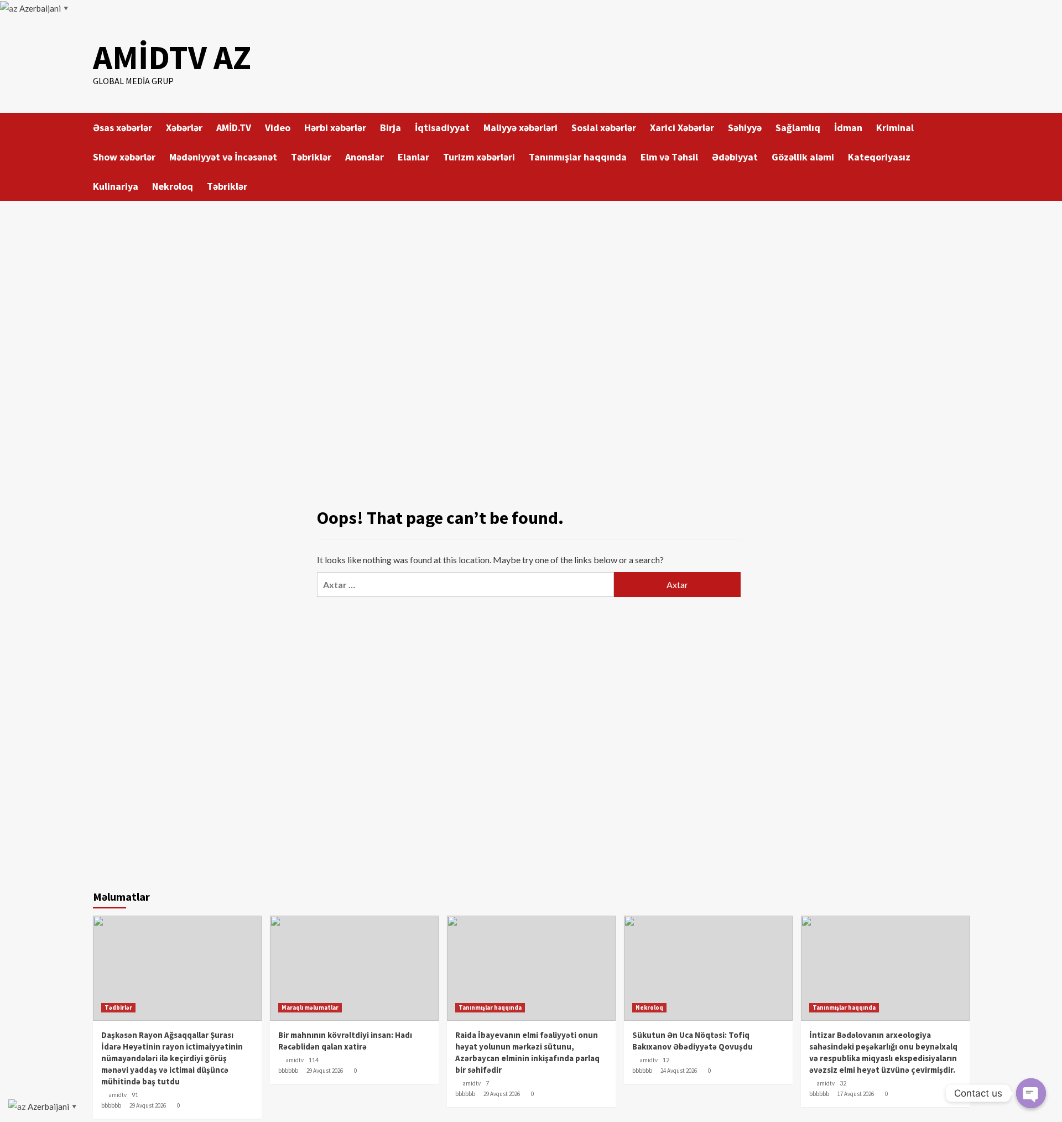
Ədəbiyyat (735, 156)
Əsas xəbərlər (122, 127)
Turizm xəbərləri (479, 156)
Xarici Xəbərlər (682, 127)
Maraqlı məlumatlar (310, 1007)
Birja (390, 127)
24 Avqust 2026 (678, 1070)
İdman (848, 127)
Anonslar (364, 156)
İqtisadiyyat (442, 127)
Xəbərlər (184, 127)
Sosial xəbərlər (603, 127)
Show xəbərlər (124, 156)
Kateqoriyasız (879, 156)
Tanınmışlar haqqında (578, 156)
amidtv (117, 1095)
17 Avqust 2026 (855, 1094)
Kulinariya (115, 186)
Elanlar (413, 156)
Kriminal (895, 127)
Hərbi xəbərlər (335, 127)
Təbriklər (311, 156)
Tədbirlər (118, 1007)
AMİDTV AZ (172, 57)
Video (277, 127)
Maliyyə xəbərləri (520, 127)
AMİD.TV (233, 127)
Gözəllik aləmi (803, 156)
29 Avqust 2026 (147, 1105)
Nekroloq (172, 186)
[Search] (963, 127)
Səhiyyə (745, 127)
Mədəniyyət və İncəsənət (223, 156)
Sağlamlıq (797, 127)
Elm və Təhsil (669, 156)
